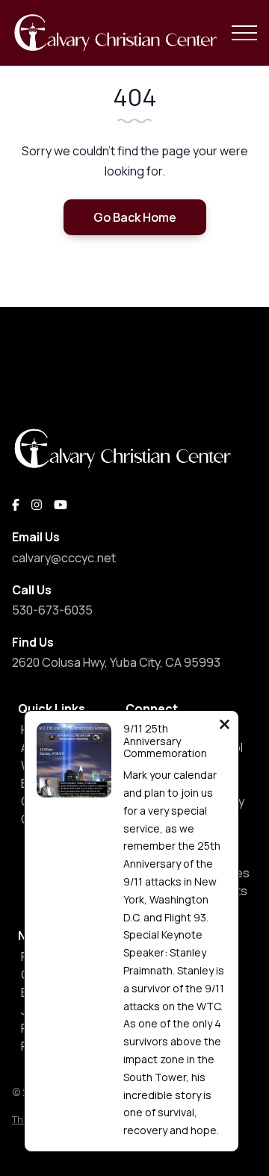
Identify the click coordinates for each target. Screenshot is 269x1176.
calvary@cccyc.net (64, 558)
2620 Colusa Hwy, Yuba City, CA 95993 (116, 662)
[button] (244, 33)
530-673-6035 (52, 610)
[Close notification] (224, 726)
